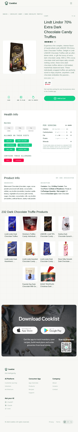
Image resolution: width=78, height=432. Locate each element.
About (55, 383)
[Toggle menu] (71, 3)
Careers (55, 386)
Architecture (9, 389)
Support (31, 393)
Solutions (8, 386)
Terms (58, 422)
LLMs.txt (44, 422)
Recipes (31, 389)
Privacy (51, 422)
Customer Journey (11, 383)
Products (32, 386)
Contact (55, 389)
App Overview (33, 383)
